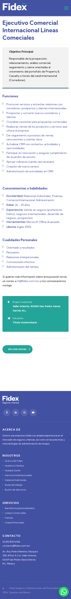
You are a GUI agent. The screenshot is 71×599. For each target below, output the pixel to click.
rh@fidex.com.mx (28, 281)
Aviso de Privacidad (47, 588)
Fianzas (9, 517)
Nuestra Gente (12, 470)
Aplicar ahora (17, 349)
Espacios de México (20, 592)
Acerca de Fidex (14, 461)
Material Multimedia (15, 480)
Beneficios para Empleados (20, 508)
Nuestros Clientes (14, 465)
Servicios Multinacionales (18, 475)
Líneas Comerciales (15, 513)
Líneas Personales (14, 522)
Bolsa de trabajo (13, 485)
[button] (64, 592)
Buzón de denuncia (15, 489)
